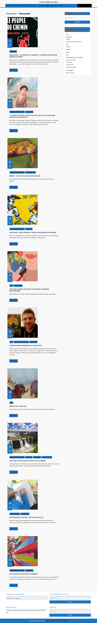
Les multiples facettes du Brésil (23, 574)
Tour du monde (53, 5)
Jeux (38, 5)
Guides (61, 5)
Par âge (13, 5)
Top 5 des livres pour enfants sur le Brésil (27, 461)
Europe (68, 46)
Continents (44, 5)
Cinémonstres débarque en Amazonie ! (25, 345)
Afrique (68, 39)
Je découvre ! (14, 70)
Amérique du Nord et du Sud (17, 111)
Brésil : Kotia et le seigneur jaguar (24, 176)
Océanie (68, 49)
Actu (7, 5)
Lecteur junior (29, 111)
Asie (67, 44)
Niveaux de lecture (71, 60)
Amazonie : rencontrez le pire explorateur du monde (32, 232)
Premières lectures (30, 172)
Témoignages (69, 70)
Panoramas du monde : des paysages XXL (26, 517)
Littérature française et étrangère (26, 5)
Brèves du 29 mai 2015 (18, 406)
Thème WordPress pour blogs (37, 620)
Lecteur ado (13, 51)
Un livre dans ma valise (48, 2)
